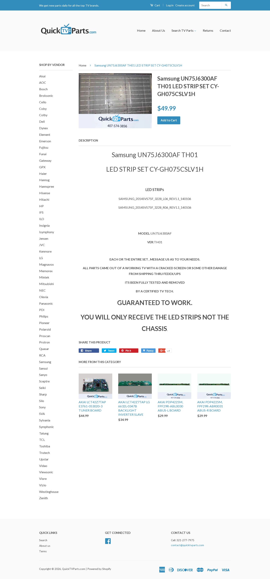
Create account (185, 5)
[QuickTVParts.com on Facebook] (108, 540)
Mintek (44, 277)
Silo (41, 401)
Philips (43, 316)
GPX (42, 167)
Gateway (45, 160)
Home (141, 30)
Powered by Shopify (99, 568)
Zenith (43, 498)
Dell (42, 121)
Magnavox (46, 264)
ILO (41, 219)
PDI (41, 310)
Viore (43, 478)
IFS (41, 212)
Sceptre (44, 381)
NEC (42, 290)
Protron (44, 342)
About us (44, 545)
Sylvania (44, 420)
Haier (43, 173)
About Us (158, 30)
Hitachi (44, 199)
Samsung (45, 362)
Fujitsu (43, 147)
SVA (42, 413)
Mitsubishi (46, 284)
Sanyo (43, 374)
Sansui (43, 368)
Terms (43, 551)
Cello (42, 102)
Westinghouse (49, 491)
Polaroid (45, 329)
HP (41, 206)
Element (44, 134)
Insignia (44, 225)
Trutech (44, 452)
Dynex (43, 128)
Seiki (42, 388)
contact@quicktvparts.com (187, 545)
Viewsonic (46, 472)
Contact (225, 30)
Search (43, 540)
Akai (42, 76)
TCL (42, 439)
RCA (42, 355)
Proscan (44, 336)
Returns (208, 30)
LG (41, 258)
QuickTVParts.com (73, 568)
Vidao (43, 466)
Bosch (43, 89)
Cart (157, 5)
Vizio (42, 485)
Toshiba (44, 446)
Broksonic (46, 95)
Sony (42, 407)
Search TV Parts (183, 30)
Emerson (45, 141)
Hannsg (44, 180)
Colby (43, 115)
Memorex (46, 271)
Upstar (44, 459)
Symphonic (46, 427)
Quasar (44, 349)
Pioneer (44, 323)
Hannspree (46, 186)
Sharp (43, 394)
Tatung (44, 433)
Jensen (43, 238)
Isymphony (46, 232)
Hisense (44, 193)
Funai (42, 154)
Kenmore (45, 251)
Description (88, 140)
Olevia (43, 297)
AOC (42, 82)
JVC (42, 245)
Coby (43, 108)
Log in (170, 5)
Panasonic (46, 303)
